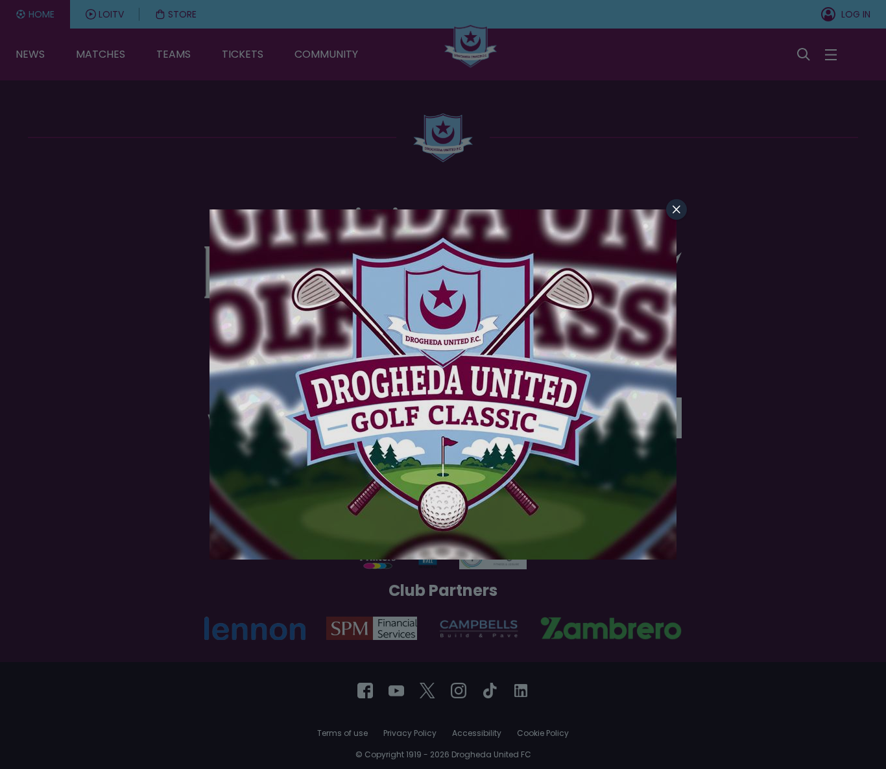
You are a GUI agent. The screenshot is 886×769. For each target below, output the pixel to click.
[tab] (676, 209)
